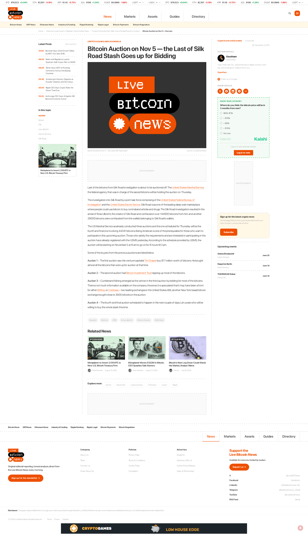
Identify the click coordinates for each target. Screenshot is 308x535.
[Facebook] (226, 91)
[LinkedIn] (232, 91)
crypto (164, 385)
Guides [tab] (175, 16)
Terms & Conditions (137, 460)
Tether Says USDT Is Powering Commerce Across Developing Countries (58, 71)
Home (40, 31)
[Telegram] (239, 91)
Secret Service (44, 134)
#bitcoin (104, 320)
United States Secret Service (125, 204)
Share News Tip (87, 471)
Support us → (239, 467)
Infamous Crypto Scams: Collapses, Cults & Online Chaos (67, 31)
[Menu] (297, 13)
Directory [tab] (198, 16)
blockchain (121, 385)
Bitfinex (101, 290)
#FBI (114, 320)
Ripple (175, 385)
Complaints (133, 471)
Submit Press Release (186, 465)
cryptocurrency (137, 385)
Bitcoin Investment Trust (139, 272)
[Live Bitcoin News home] (16, 13)
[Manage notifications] (300, 528)
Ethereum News (47, 25)
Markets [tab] (130, 16)
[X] (220, 91)
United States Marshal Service (188, 187)
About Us (84, 455)
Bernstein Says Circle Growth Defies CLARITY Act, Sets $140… (59, 52)
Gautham (231, 56)
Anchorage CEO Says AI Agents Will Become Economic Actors (60, 97)
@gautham (222, 72)
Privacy (57, 519)
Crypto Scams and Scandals (104, 41)
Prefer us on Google (227, 79)
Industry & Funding (66, 25)
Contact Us (85, 465)
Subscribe (229, 232)
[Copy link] (245, 91)
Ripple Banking (86, 25)
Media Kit (181, 455)
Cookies (65, 519)
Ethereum (152, 385)
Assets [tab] (153, 16)
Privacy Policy (134, 455)
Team (82, 460)
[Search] (289, 13)
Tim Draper (150, 260)
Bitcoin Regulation (141, 25)
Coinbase (113, 290)
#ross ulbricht (127, 320)
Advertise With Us (184, 460)
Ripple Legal (103, 25)
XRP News (30, 25)
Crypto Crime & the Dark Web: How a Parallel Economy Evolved (116, 31)
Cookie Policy (134, 465)
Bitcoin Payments (121, 25)
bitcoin (41, 120)
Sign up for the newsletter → (26, 478)
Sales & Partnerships (185, 471)
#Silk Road (159, 320)
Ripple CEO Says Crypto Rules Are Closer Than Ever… (59, 89)
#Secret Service (143, 320)
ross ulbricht (43, 129)
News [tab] (108, 16)
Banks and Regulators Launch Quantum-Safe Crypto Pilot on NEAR (60, 60)
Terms (49, 519)
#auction (92, 320)
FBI (39, 124)
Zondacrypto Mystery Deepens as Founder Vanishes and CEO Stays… (60, 80)
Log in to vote (243, 153)
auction (41, 115)
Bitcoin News (16, 25)
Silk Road (42, 138)
